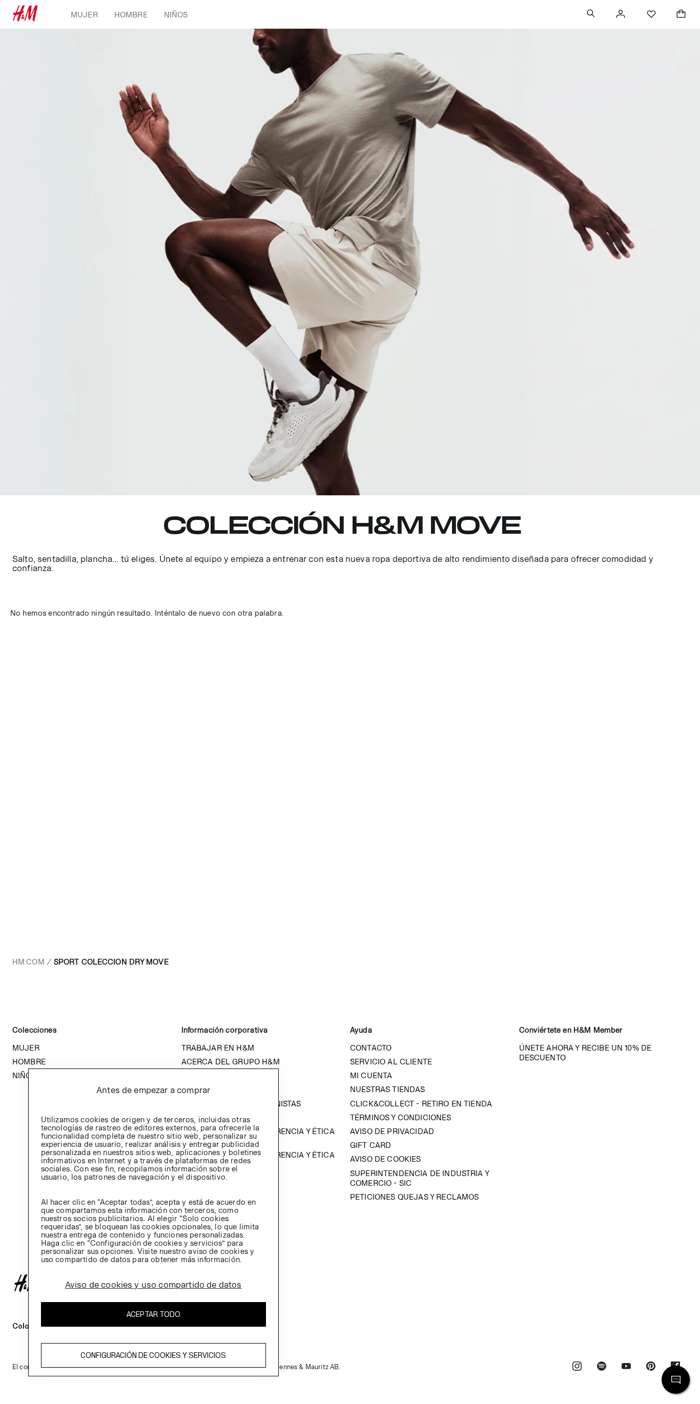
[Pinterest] (651, 1367)
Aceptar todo (153, 1314)
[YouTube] (626, 1367)
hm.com (28, 961)
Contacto (371, 1047)
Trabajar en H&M (217, 1047)
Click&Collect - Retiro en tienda (421, 1103)
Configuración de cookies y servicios (153, 1355)
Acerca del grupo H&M (230, 1061)
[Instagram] (577, 1367)
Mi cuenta (371, 1075)
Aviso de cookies (385, 1159)
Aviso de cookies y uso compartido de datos (153, 1284)
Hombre (131, 14)
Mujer (84, 14)
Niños (176, 14)
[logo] (350, 1283)
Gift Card (370, 1145)
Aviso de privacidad (392, 1131)
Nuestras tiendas (387, 1089)
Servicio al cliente (391, 1061)
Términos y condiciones (400, 1117)
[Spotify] (601, 1367)
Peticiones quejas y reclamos (414, 1196)
